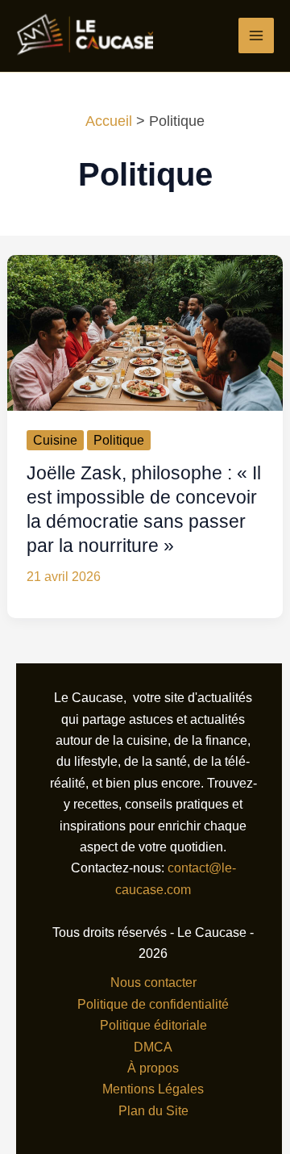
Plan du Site (153, 1111)
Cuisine (55, 440)
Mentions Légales (153, 1089)
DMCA (153, 1047)
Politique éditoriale (153, 1025)
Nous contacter (153, 982)
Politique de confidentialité (153, 1004)
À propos (153, 1068)
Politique (118, 440)
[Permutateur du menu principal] (256, 35)
